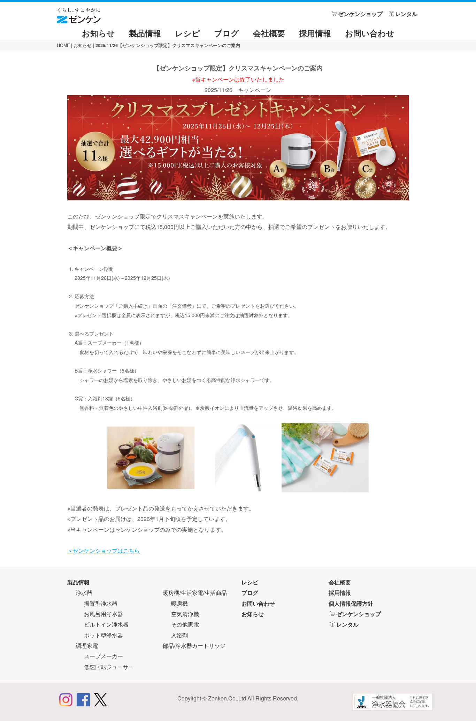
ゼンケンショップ (360, 14)
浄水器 (84, 593)
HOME (63, 45)
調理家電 (87, 646)
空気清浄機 (185, 614)
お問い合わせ (369, 33)
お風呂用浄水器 (103, 614)
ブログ (226, 33)
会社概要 (269, 33)
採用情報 (315, 33)
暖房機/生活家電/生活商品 (195, 593)
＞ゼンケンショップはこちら (103, 550)
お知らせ (98, 33)
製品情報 (145, 33)
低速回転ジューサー (109, 667)
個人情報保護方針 (351, 603)
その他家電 (185, 624)
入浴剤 (179, 635)
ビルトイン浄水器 (106, 624)
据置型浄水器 (100, 603)
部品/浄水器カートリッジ (194, 646)
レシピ (187, 33)
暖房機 (179, 603)
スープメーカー (103, 656)
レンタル (406, 14)
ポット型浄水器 (103, 635)
